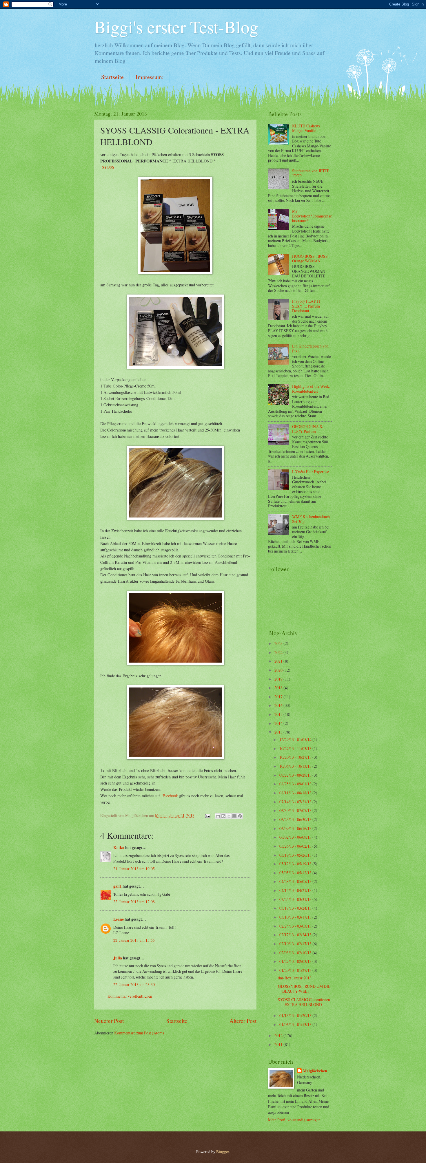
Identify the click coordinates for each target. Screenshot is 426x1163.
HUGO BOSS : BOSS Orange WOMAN (310, 258)
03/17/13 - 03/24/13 (295, 908)
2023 (278, 643)
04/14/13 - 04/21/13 (295, 890)
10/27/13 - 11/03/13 (295, 748)
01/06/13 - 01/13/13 (295, 1024)
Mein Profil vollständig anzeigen (294, 1119)
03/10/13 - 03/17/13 (295, 917)
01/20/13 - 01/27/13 (295, 970)
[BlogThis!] (223, 816)
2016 (278, 705)
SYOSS (108, 167)
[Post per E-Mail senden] (207, 815)
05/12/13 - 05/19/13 (295, 863)
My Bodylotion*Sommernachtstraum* (312, 215)
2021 (278, 661)
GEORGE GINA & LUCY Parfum (307, 429)
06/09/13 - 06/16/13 (295, 828)
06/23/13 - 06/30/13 (295, 819)
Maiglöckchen (315, 1071)
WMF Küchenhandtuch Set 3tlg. (311, 519)
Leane (118, 919)
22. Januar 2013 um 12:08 (134, 901)
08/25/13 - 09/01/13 (295, 784)
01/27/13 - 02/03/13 (295, 961)
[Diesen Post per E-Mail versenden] (218, 816)
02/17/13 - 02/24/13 (295, 934)
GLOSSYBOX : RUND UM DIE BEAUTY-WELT (304, 988)
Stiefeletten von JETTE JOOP (310, 173)
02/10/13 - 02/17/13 (295, 943)
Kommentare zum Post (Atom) (139, 1033)
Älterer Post (243, 1020)
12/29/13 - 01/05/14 (295, 739)
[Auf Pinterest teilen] (240, 816)
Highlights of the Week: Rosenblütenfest (311, 388)
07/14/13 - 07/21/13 (295, 801)
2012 (278, 1035)
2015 (278, 714)
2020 (278, 670)
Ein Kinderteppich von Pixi (310, 348)
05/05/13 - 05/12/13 (295, 872)
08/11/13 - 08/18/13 (295, 793)
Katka (118, 848)
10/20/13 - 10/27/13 (295, 757)
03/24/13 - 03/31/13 (295, 899)
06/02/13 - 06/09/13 (295, 837)
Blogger (222, 1151)
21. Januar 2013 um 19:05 (134, 868)
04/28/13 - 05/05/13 (295, 881)
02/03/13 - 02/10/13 (295, 952)
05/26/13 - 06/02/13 (295, 846)
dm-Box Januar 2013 (295, 978)
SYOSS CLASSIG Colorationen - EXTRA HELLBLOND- (304, 1002)
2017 (278, 696)
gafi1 (117, 886)
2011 (278, 1044)
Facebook (170, 795)
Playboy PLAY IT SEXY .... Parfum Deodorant (306, 305)
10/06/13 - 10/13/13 (295, 766)
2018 (278, 687)
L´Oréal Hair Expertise (310, 471)
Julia (117, 958)
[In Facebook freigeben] (234, 816)
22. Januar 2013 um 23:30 (134, 984)
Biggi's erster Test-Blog (176, 26)
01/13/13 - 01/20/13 (295, 1015)
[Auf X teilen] (229, 816)
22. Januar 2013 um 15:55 (134, 940)
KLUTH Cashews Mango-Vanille (306, 128)
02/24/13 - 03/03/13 (295, 926)
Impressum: (150, 77)
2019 (278, 679)
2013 (278, 732)
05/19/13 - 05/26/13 (295, 855)
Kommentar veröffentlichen (130, 996)
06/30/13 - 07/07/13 (295, 810)
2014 (278, 723)
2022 (278, 652)
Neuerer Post (109, 1020)
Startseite (112, 77)
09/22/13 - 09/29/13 (295, 775)
